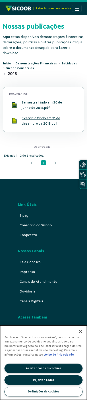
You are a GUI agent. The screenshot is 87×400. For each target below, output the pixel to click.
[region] (43, 362)
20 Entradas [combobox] (41, 146)
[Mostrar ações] (72, 105)
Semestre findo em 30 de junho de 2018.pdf (42, 105)
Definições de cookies (43, 391)
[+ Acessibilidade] (83, 184)
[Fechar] (80, 331)
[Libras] (83, 164)
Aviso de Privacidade (59, 354)
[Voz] (83, 174)
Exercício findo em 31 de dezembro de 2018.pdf (41, 120)
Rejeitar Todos (43, 380)
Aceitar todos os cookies (43, 368)
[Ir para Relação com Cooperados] (18, 8)
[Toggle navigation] (77, 8)
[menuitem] (24, 215)
